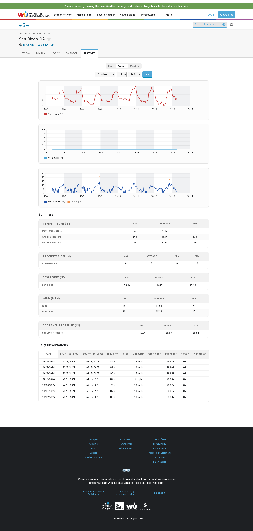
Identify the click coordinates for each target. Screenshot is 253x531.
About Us (93, 444)
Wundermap (126, 444)
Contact (93, 448)
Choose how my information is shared (126, 492)
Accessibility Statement (160, 453)
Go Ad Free (226, 14)
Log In (211, 14)
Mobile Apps (148, 14)
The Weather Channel (119, 506)
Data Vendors (159, 462)
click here (182, 6)
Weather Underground (131, 506)
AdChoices (160, 457)
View (147, 74)
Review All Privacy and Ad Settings (93, 492)
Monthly (134, 66)
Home (34, 14)
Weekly (122, 66)
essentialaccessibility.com (126, 470)
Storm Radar (145, 506)
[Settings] (231, 24)
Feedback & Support (126, 448)
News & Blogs (127, 14)
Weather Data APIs (93, 457)
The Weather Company (107, 506)
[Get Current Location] (224, 24)
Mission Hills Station (38, 44)
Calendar (72, 53)
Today (26, 53)
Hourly (40, 53)
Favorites (24, 26)
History (89, 53)
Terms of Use (159, 439)
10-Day (55, 53)
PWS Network (126, 439)
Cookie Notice (159, 448)
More (169, 14)
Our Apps (93, 439)
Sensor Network (63, 14)
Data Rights (159, 493)
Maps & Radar (84, 14)
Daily (111, 66)
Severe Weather (106, 14)
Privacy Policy (159, 444)
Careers (93, 453)
